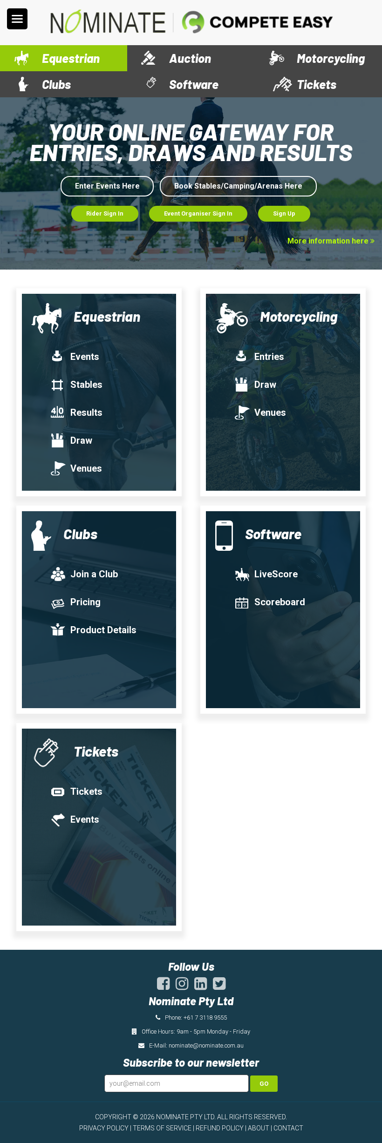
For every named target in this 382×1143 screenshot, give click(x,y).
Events (84, 356)
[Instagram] (182, 986)
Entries (269, 356)
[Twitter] (219, 986)
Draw (81, 440)
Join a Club (94, 574)
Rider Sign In (104, 213)
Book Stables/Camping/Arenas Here (238, 186)
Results (86, 412)
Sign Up (284, 213)
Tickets (86, 791)
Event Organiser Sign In (198, 213)
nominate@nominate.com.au (206, 1045)
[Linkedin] (200, 986)
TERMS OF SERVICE (162, 1128)
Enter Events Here (107, 186)
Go (263, 1083)
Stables (86, 384)
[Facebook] (163, 986)
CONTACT (288, 1128)
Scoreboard (279, 602)
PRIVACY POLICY (104, 1128)
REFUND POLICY (220, 1128)
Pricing (85, 602)
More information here (328, 241)
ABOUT (258, 1128)
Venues (86, 468)
